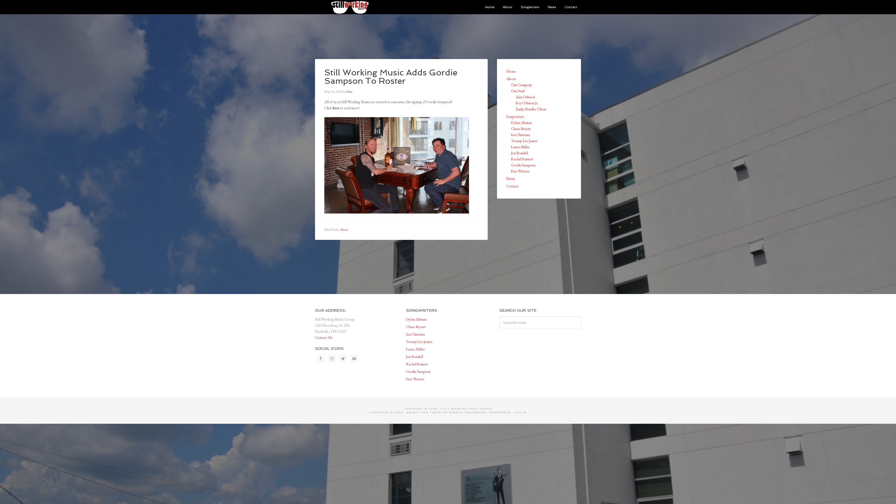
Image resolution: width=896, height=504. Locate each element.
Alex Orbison (525, 96)
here (336, 107)
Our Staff (518, 90)
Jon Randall (519, 152)
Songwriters (515, 116)
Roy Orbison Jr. (527, 103)
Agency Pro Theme (424, 412)
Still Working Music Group (350, 7)
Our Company (521, 84)
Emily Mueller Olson (531, 109)
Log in (520, 412)
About (511, 78)
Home (511, 71)
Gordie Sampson (523, 165)
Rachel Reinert (522, 159)
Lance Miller (520, 146)
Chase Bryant (521, 128)
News (344, 230)
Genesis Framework (467, 412)
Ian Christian (520, 134)
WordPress (500, 412)
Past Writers (520, 171)
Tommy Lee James (524, 140)
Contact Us (323, 337)
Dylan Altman (521, 122)
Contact (512, 186)
